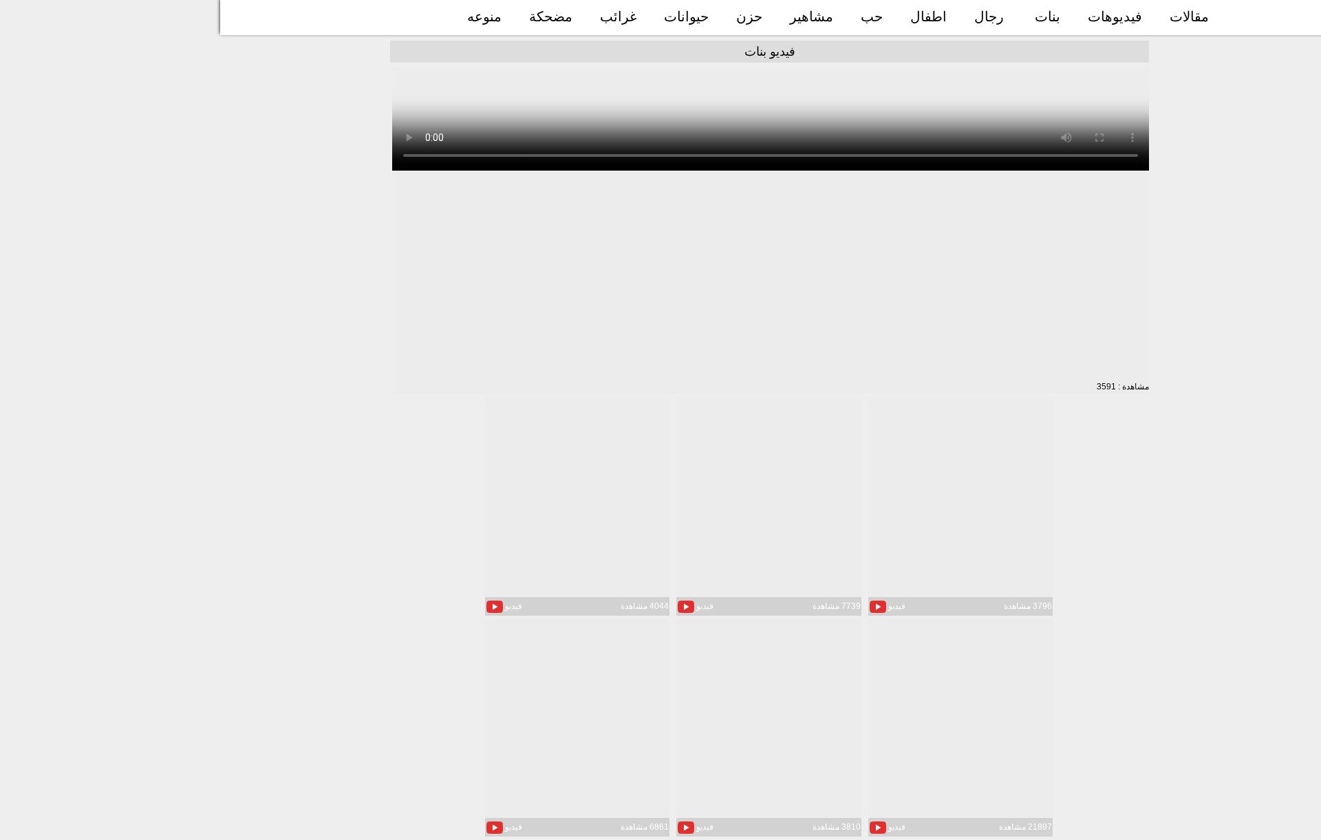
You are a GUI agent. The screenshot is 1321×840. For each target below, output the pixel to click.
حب (872, 16)
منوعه (484, 16)
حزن (749, 16)
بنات (1047, 16)
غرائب (618, 16)
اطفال (928, 16)
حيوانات (686, 16)
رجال (989, 16)
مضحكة (550, 16)
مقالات (1189, 16)
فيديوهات (1115, 16)
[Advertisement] (770, 276)
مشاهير (811, 16)
